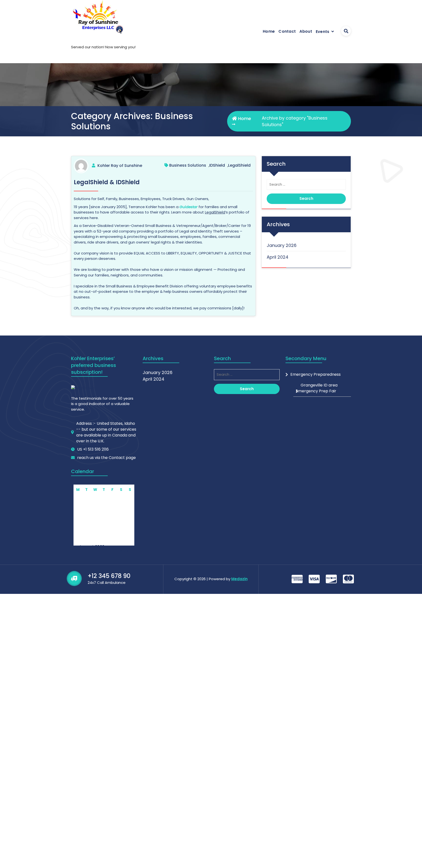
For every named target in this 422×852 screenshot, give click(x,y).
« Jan (125, 551)
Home (269, 31)
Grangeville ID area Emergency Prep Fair (317, 388)
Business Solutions (187, 165)
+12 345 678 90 (109, 576)
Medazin (239, 578)
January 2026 (281, 245)
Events (322, 31)
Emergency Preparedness (315, 374)
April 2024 (277, 257)
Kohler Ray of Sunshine (119, 165)
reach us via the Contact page (106, 457)
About (305, 31)
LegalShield (239, 165)
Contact (287, 31)
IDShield (217, 165)
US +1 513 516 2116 (93, 449)
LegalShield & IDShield (107, 182)
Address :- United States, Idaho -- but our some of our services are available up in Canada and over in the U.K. (106, 432)
